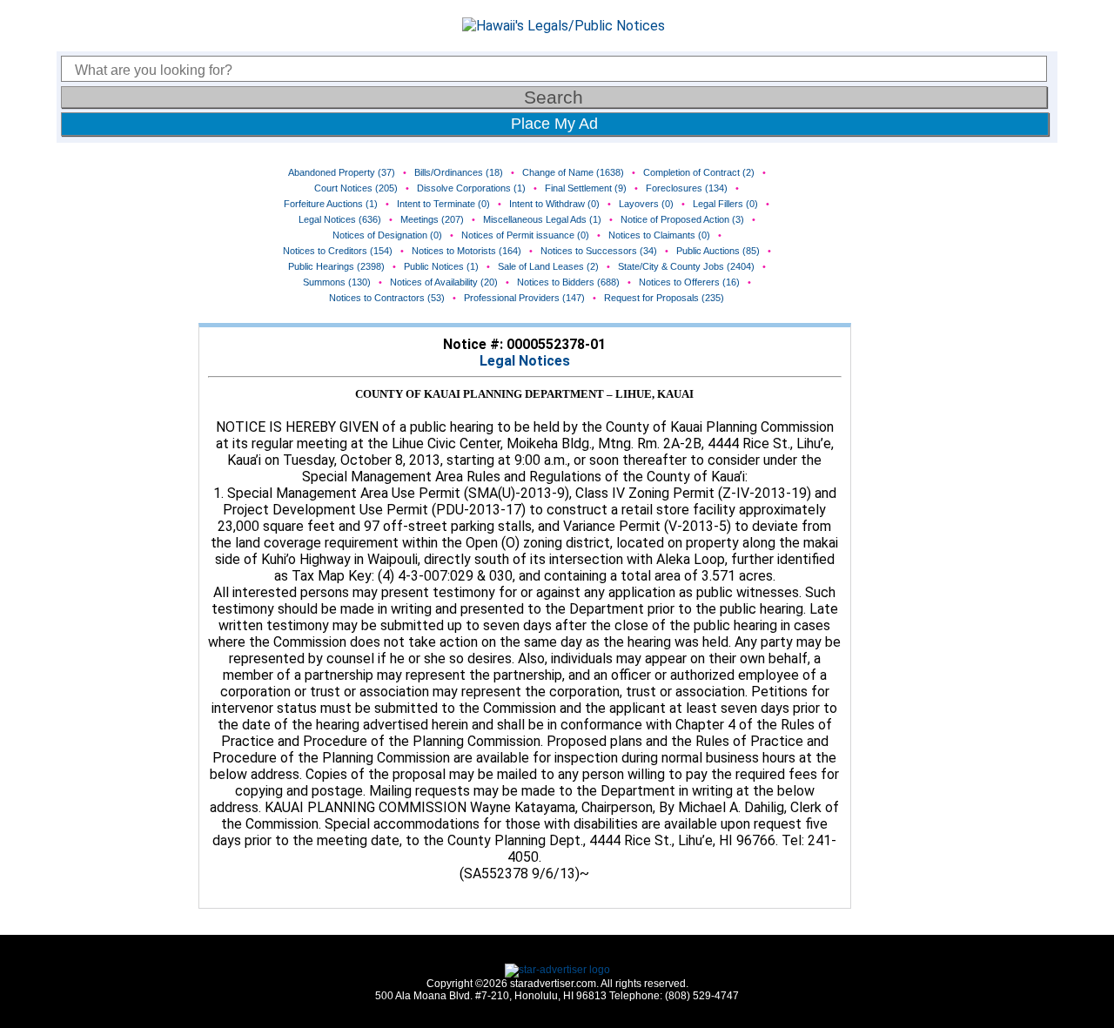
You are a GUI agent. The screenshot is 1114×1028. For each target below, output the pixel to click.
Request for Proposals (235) (664, 297)
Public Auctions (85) (718, 250)
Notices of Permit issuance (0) (525, 235)
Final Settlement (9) (586, 188)
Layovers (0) (646, 203)
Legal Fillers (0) (725, 203)
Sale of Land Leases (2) (548, 266)
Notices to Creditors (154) (338, 250)
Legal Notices (525, 361)
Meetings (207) (432, 219)
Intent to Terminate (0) (443, 203)
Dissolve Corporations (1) (471, 188)
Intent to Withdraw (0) (554, 203)
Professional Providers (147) (524, 297)
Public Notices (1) (441, 266)
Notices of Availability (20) (444, 282)
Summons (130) (337, 282)
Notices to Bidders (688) (568, 282)
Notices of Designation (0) (387, 235)
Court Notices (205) (356, 188)
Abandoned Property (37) (341, 172)
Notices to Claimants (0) (659, 235)
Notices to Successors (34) (598, 250)
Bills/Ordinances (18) (458, 172)
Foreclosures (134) (687, 188)
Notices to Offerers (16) (689, 282)
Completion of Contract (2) (699, 172)
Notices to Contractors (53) (387, 297)
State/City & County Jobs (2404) (686, 266)
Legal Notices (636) (340, 219)
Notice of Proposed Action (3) (682, 219)
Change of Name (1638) (573, 172)
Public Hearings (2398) (336, 266)
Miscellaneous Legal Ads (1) (542, 219)
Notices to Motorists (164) (466, 250)
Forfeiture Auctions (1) (331, 203)
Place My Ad (554, 123)
